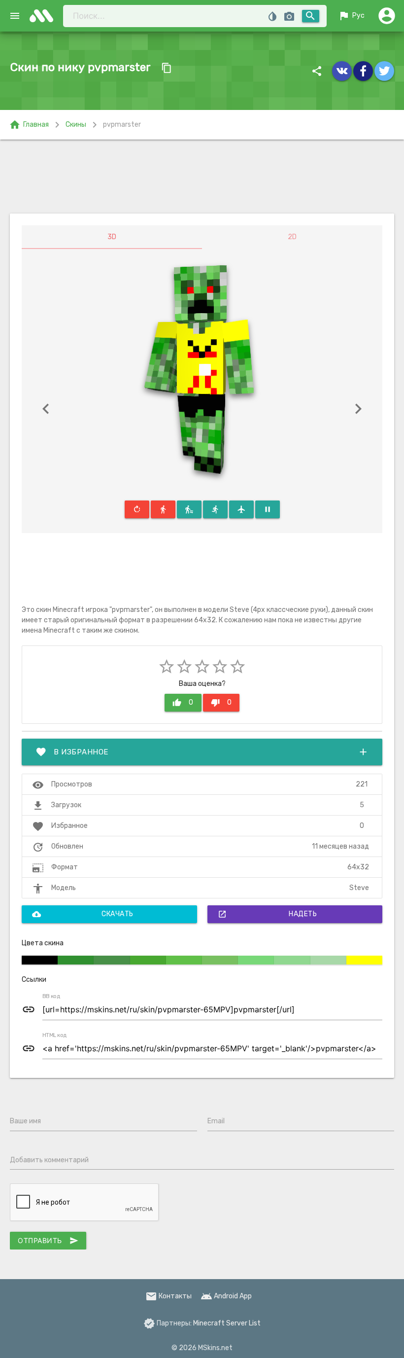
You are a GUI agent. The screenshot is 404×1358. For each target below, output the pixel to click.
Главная (29, 125)
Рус (351, 16)
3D (111, 237)
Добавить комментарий (49, 1160)
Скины (76, 124)
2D (292, 237)
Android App (226, 1296)
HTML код (54, 1035)
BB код (51, 996)
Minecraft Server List (227, 1323)
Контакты (168, 1296)
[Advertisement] (202, 176)
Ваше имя (25, 1121)
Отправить (48, 1240)
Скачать (83, 914)
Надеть (267, 914)
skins (44, 16)
